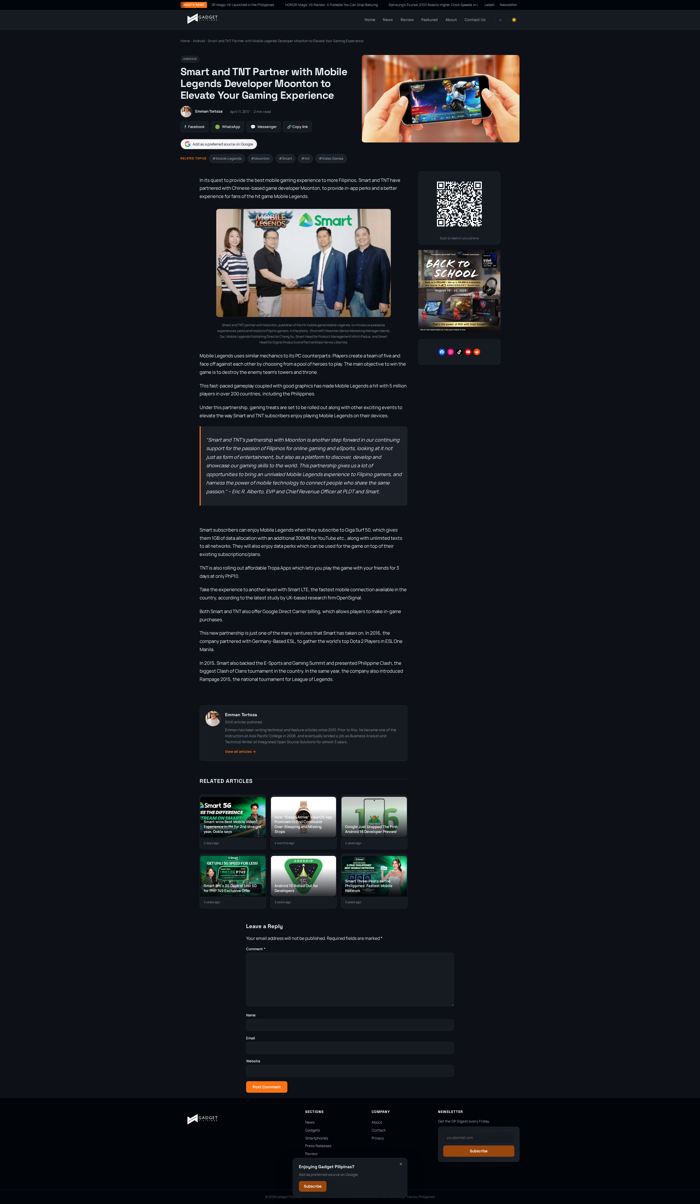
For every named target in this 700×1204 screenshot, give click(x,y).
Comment (256, 948)
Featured (429, 19)
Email (250, 1038)
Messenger (263, 127)
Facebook (195, 127)
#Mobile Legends (227, 158)
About (451, 19)
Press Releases (318, 1145)
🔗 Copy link (297, 126)
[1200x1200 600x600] (459, 330)
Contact (379, 1130)
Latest (490, 4)
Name (251, 1015)
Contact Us (475, 19)
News (388, 19)
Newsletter (508, 4)
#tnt (305, 158)
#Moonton (260, 158)
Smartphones (316, 1138)
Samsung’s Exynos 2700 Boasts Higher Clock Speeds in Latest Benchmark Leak (418, 4)
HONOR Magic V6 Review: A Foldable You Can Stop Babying (299, 4)
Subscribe (313, 1186)
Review (407, 19)
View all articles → (240, 751)
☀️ (514, 20)
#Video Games (331, 158)
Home (369, 19)
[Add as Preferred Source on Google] (218, 144)
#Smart (285, 158)
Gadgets (312, 1130)
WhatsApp (227, 127)
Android (199, 41)
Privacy (378, 1138)
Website (253, 1061)
